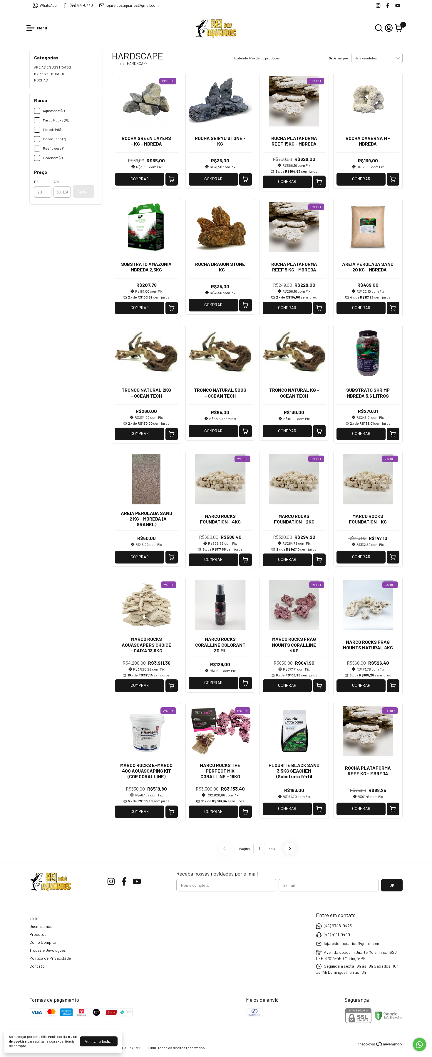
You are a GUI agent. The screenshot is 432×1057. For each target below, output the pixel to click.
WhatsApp (48, 5)
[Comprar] (171, 179)
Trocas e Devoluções (47, 950)
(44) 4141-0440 (81, 5)
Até (56, 181)
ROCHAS (41, 80)
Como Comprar (43, 942)
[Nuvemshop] (380, 1045)
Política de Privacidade (50, 958)
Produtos (37, 934)
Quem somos (40, 926)
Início (116, 63)
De (36, 181)
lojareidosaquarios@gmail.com (132, 5)
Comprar (139, 178)
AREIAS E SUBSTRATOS (52, 67)
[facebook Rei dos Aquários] (388, 5)
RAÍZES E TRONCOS (49, 73)
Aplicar (83, 191)
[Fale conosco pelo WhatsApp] (419, 1044)
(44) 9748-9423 (338, 925)
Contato (37, 965)
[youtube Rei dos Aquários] (398, 5)
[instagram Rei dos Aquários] (378, 5)
